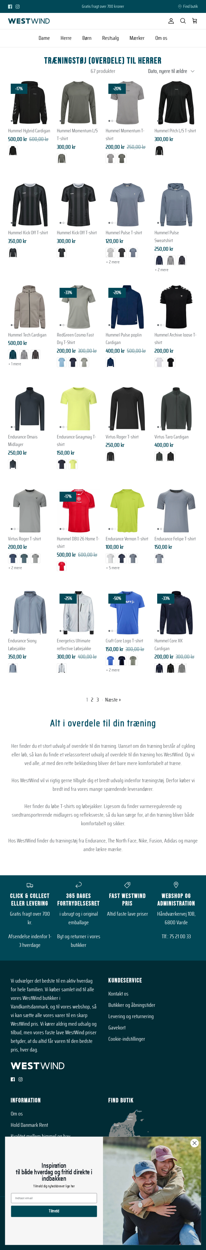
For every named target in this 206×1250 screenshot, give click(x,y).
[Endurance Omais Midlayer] (30, 409)
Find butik (190, 6)
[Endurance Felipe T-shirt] (176, 511)
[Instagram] (18, 7)
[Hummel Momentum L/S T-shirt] (78, 103)
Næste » (113, 700)
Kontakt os (118, 994)
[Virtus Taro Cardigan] (176, 409)
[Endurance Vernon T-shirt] (127, 511)
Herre (66, 38)
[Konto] (170, 20)
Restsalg (110, 38)
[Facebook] (10, 7)
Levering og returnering (131, 1016)
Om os (161, 38)
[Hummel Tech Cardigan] (30, 307)
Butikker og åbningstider (131, 1005)
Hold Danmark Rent (29, 1125)
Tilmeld (54, 1211)
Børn (86, 38)
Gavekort (117, 1028)
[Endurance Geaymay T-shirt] (78, 409)
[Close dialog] (194, 1143)
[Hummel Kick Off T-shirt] (30, 204)
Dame (44, 38)
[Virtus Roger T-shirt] (127, 409)
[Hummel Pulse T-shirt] (127, 204)
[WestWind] (29, 21)
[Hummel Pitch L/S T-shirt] (176, 103)
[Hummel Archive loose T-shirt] (176, 307)
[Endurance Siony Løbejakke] (30, 613)
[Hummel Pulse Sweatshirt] (176, 204)
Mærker (137, 38)
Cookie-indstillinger (126, 1039)
